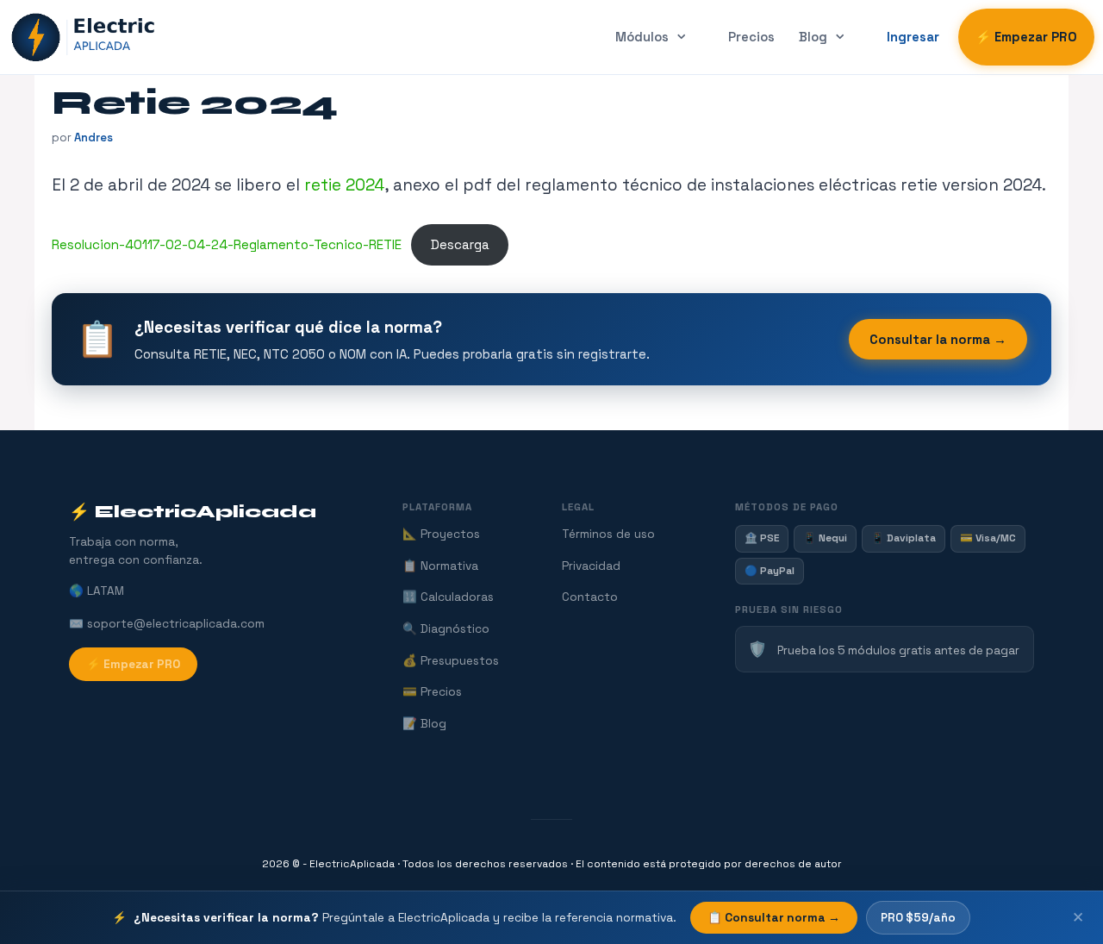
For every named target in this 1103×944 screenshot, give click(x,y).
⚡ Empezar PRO (1026, 37)
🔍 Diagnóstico (445, 629)
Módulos (642, 37)
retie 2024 (344, 185)
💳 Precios (432, 692)
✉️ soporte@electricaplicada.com (167, 623)
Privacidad (591, 566)
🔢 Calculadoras (448, 597)
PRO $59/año (918, 917)
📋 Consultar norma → (773, 917)
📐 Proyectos (441, 534)
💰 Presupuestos (450, 660)
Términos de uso (608, 534)
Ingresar (913, 37)
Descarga (460, 244)
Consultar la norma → (937, 339)
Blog (813, 37)
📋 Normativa (440, 566)
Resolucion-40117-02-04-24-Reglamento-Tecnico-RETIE (227, 244)
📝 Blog (424, 723)
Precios (751, 37)
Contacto (590, 597)
